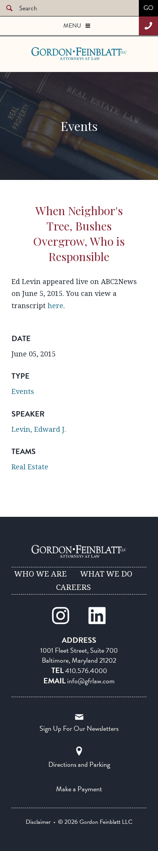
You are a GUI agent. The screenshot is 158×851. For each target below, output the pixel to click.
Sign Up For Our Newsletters (79, 728)
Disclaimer (38, 821)
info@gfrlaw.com (91, 681)
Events (23, 391)
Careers (73, 587)
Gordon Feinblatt (61, 53)
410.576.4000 (86, 670)
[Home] (79, 551)
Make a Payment (79, 789)
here (55, 306)
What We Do (106, 573)
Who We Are (40, 573)
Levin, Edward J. (39, 429)
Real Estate (30, 467)
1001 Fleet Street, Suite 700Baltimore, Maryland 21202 (79, 655)
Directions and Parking (79, 764)
